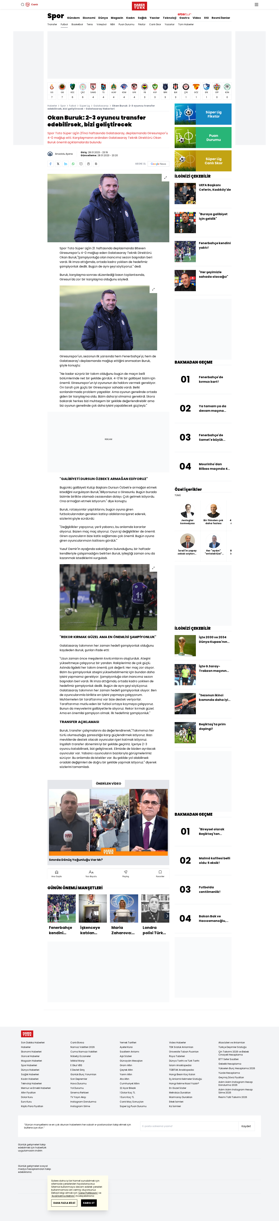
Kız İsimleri (175, 1106)
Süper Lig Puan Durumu (133, 1106)
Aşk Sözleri (126, 1056)
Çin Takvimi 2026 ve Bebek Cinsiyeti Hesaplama (233, 1053)
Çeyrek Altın (126, 1069)
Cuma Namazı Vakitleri (83, 1051)
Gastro (184, 18)
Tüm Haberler (186, 24)
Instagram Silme (80, 1106)
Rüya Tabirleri (177, 1056)
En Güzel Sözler (177, 1088)
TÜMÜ (178, 495)
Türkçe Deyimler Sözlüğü (232, 1047)
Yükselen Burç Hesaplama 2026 (236, 1068)
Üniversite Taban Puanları (184, 1051)
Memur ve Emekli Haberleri (36, 1088)
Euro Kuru (26, 1101)
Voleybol (101, 24)
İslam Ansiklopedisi (180, 1065)
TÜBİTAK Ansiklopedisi (181, 1069)
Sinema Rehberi (79, 1092)
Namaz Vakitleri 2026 (82, 1047)
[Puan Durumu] (203, 137)
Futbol (64, 24)
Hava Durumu (78, 1083)
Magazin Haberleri (31, 1060)
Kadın (130, 18)
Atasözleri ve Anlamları (231, 1042)
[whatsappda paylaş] (73, 164)
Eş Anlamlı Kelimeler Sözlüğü (185, 1079)
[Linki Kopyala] (96, 164)
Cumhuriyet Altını (130, 1083)
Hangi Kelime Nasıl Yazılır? (184, 1083)
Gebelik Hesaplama (229, 1063)
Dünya (103, 18)
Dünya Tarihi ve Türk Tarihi (184, 1060)
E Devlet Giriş (77, 1069)
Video (197, 18)
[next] (167, 916)
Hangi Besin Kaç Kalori (182, 1074)
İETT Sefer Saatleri (228, 1059)
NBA (112, 24)
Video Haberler (177, 1042)
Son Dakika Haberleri (33, 1042)
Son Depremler (78, 1079)
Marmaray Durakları (180, 1097)
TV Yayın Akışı (78, 1097)
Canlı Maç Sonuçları (131, 1101)
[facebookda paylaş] (50, 164)
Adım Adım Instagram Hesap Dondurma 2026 (235, 1083)
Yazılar (155, 18)
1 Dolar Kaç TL (127, 1092)
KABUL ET (89, 1203)
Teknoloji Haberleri (31, 1083)
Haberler (52, 105)
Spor (55, 16)
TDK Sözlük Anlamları (181, 1047)
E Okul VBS (76, 1065)
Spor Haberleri (29, 1065)
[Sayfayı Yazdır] (88, 164)
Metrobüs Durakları (180, 1092)
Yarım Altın (126, 1074)
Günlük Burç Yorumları (83, 1074)
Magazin (117, 18)
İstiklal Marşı (77, 1060)
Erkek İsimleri (176, 1101)
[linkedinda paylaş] (66, 164)
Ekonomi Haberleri (31, 1051)
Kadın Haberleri (30, 1079)
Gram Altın (126, 1065)
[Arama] (22, 4)
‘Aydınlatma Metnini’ (63, 1195)
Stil (206, 18)
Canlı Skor (155, 24)
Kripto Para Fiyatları (32, 1106)
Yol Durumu (77, 1088)
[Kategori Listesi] (256, 4)
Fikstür (141, 24)
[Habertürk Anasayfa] (139, 5)
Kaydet (246, 1126)
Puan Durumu (126, 24)
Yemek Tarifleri (128, 1042)
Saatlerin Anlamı (129, 1051)
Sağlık (142, 18)
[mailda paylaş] (81, 164)
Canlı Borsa (77, 1042)
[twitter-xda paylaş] (58, 164)
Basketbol (77, 24)
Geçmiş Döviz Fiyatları (231, 1077)
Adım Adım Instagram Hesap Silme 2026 (235, 1091)
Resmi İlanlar (221, 18)
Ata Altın (124, 1079)
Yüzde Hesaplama (229, 1072)
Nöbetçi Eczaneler (80, 1056)
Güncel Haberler (30, 1056)
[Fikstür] (203, 114)
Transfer (52, 24)
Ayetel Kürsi (126, 1047)
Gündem (73, 18)
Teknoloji (169, 18)
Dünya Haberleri (30, 1069)
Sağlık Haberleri (30, 1074)
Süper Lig (85, 105)
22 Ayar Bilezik (128, 1088)
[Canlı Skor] (203, 160)
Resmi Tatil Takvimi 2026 (232, 1097)
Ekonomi (89, 18)
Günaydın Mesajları (131, 1060)
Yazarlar (169, 24)
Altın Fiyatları (28, 1092)
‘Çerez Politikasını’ (88, 1192)
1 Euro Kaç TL (127, 1097)
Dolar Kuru (27, 1097)
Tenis (90, 24)
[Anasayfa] (27, 1033)
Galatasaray (101, 105)
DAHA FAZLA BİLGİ (64, 1203)
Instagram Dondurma (83, 1101)
